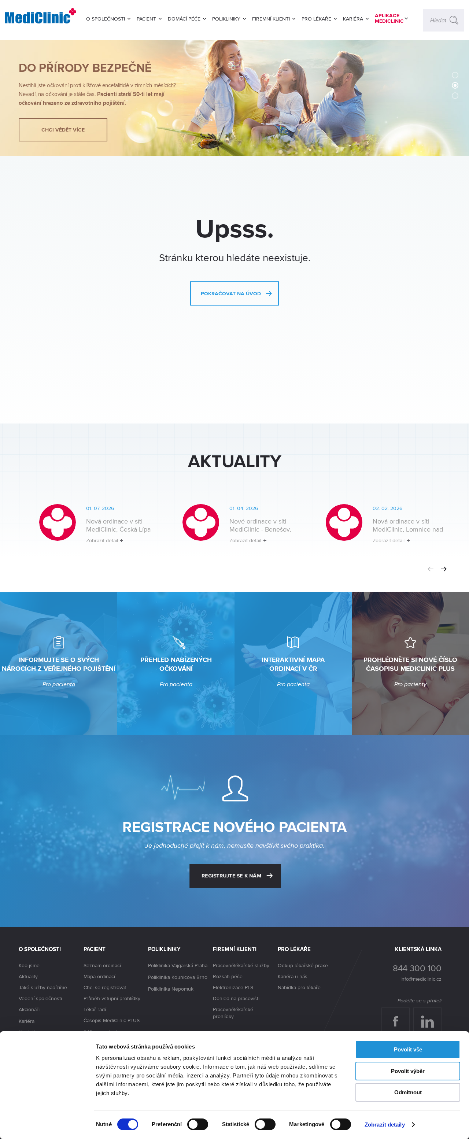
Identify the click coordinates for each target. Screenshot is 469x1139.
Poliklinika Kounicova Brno (177, 977)
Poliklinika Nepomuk (170, 988)
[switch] (197, 1124)
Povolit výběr (408, 1071)
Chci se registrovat (105, 987)
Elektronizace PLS (233, 987)
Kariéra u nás (292, 976)
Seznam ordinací (102, 965)
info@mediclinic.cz (421, 979)
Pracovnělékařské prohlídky (233, 1013)
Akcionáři (29, 1009)
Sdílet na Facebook (398, 1015)
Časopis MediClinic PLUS (112, 1020)
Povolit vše (408, 1049)
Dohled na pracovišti (236, 998)
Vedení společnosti (40, 998)
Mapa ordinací (99, 976)
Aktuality (28, 976)
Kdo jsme (29, 965)
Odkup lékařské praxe (303, 965)
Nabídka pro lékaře (299, 987)
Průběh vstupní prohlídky (112, 998)
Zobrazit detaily (385, 1124)
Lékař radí (95, 1009)
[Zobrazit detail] (90, 529)
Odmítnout (408, 1092)
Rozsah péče (228, 976)
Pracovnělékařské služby (241, 965)
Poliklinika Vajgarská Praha (177, 965)
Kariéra (26, 1021)
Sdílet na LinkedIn (431, 1015)
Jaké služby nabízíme (43, 987)
